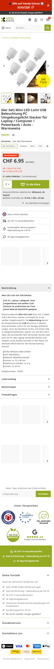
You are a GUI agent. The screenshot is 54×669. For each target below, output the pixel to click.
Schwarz (23, 146)
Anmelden (43, 494)
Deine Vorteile (11, 575)
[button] (6, 27)
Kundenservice (11, 623)
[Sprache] (29, 19)
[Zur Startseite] (7, 19)
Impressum (29, 658)
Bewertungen (9, 386)
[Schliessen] (48, 5)
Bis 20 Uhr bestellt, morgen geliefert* (23, 614)
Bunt (33, 146)
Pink (40, 146)
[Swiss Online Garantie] (8, 517)
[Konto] (35, 19)
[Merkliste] (41, 19)
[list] (26, 66)
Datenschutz (43, 658)
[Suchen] (47, 27)
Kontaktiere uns (12, 633)
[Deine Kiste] (47, 19)
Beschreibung (9, 287)
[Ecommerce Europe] (26, 517)
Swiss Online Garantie (17, 214)
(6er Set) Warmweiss (9, 146)
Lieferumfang (9, 379)
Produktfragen (9, 394)
